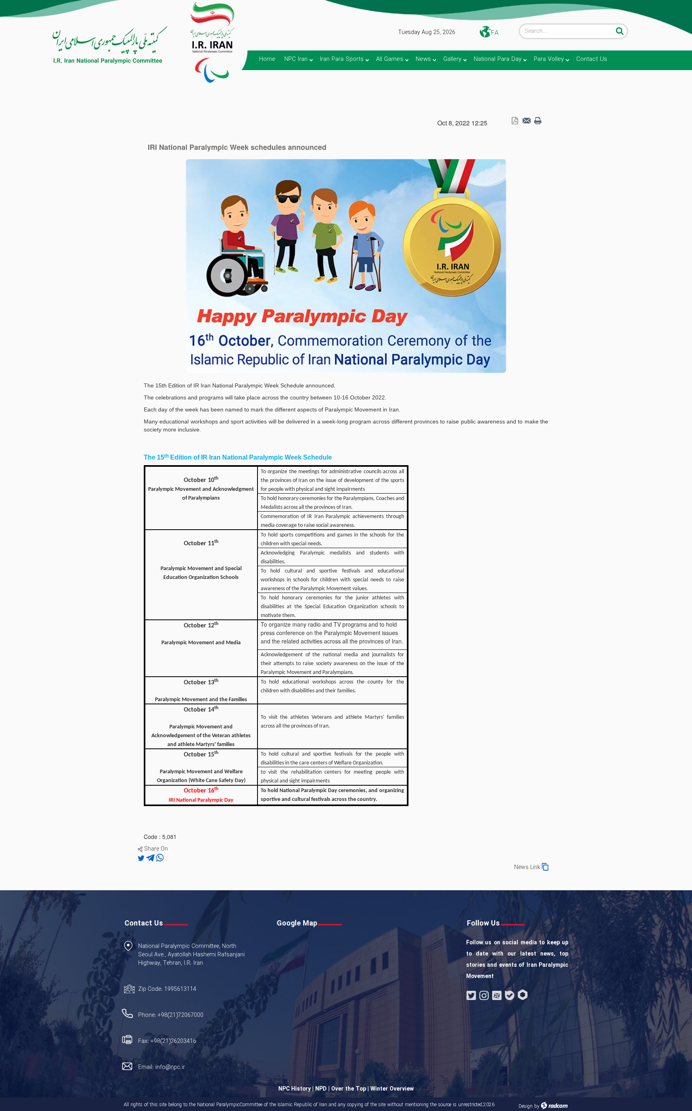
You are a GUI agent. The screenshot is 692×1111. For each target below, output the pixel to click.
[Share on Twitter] (142, 858)
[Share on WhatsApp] (160, 858)
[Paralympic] (85, 45)
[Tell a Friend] (526, 121)
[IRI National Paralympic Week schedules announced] (346, 265)
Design (526, 1106)
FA (495, 33)
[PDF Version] (514, 121)
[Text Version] (537, 121)
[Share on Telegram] (151, 858)
